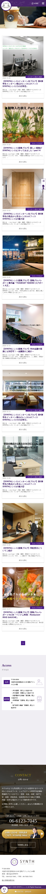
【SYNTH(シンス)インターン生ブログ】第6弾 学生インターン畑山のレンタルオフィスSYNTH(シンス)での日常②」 (23, 84)
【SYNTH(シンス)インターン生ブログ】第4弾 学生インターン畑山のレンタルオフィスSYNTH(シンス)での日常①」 (23, 417)
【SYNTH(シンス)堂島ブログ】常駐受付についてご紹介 (22, 549)
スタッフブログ (37, 143)
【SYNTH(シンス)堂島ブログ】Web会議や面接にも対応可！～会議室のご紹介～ (22, 350)
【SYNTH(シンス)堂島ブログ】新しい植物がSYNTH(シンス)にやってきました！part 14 (22, 149)
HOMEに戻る (23, 845)
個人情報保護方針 (8, 880)
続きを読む (23, 96)
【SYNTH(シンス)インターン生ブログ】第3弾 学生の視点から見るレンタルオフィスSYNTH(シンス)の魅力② (23, 484)
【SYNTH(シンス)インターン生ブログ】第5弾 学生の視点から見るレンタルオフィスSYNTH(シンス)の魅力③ (23, 216)
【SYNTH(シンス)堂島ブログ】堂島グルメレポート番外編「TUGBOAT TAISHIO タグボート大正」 (23, 283)
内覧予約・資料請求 (23, 891)
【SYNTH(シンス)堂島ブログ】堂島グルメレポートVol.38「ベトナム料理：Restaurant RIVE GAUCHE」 (22, 615)
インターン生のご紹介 (34, 77)
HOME (36, 3)
